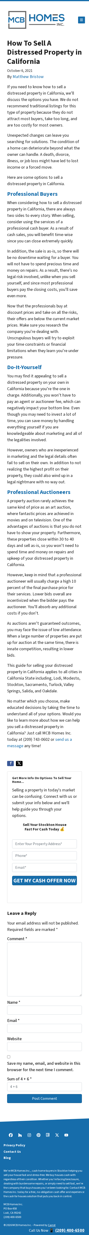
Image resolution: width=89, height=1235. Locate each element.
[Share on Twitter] (19, 763)
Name (13, 1002)
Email (13, 1021)
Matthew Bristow (28, 77)
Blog (7, 1158)
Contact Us (12, 1151)
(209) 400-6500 (12, 1217)
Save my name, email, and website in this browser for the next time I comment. (43, 1066)
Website (14, 1039)
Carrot (52, 1225)
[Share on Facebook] (10, 763)
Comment (17, 939)
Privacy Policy (14, 1145)
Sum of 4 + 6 (19, 1079)
